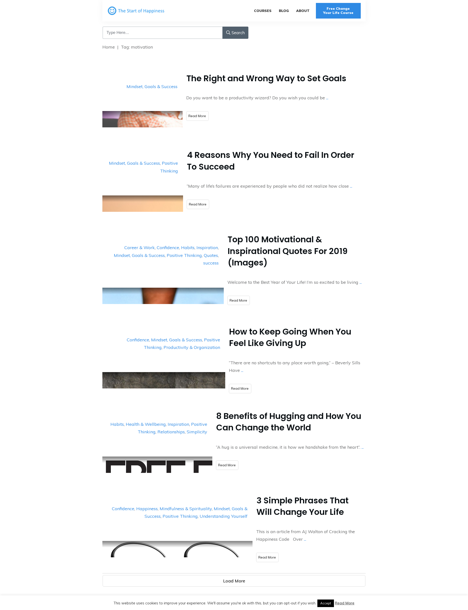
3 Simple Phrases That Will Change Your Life (302, 506)
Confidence (168, 247)
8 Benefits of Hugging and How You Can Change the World (288, 422)
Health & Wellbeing (146, 424)
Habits (188, 247)
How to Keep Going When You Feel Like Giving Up (290, 337)
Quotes (211, 255)
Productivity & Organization (192, 347)
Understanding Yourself (223, 516)
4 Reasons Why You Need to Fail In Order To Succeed (270, 161)
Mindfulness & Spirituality (186, 508)
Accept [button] (325, 603)
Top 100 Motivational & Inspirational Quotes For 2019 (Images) (288, 251)
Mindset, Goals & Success (152, 86)
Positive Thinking (184, 255)
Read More (344, 603)
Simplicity (197, 432)
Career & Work (139, 247)
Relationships (171, 432)
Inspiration (207, 247)
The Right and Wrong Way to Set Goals (266, 78)
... (327, 98)
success (211, 263)
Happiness (147, 508)
